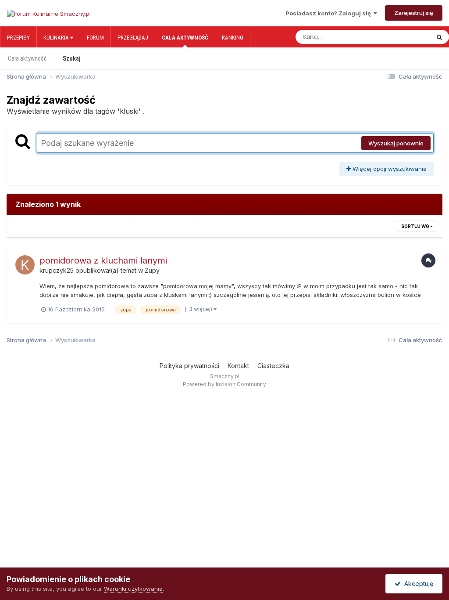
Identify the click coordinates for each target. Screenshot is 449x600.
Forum (95, 37)
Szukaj (72, 58)
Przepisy (18, 37)
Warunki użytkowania (133, 588)
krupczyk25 (56, 270)
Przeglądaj (133, 37)
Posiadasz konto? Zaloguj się (329, 13)
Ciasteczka (273, 365)
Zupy (152, 270)
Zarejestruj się (413, 12)
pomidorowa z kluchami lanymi (103, 260)
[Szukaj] (439, 37)
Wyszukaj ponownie (396, 143)
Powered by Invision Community (224, 384)
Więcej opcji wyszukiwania (389, 168)
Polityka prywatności (189, 365)
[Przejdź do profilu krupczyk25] (25, 265)
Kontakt (238, 365)
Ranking (232, 37)
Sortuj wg (415, 226)
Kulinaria (56, 37)
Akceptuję (417, 583)
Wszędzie (407, 37)
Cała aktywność (185, 37)
